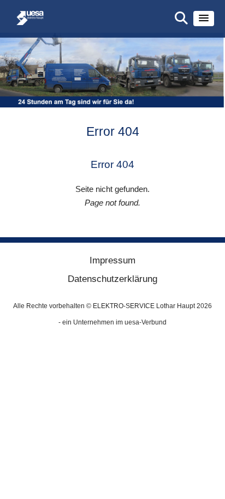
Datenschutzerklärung (112, 279)
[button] (203, 18)
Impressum (112, 260)
